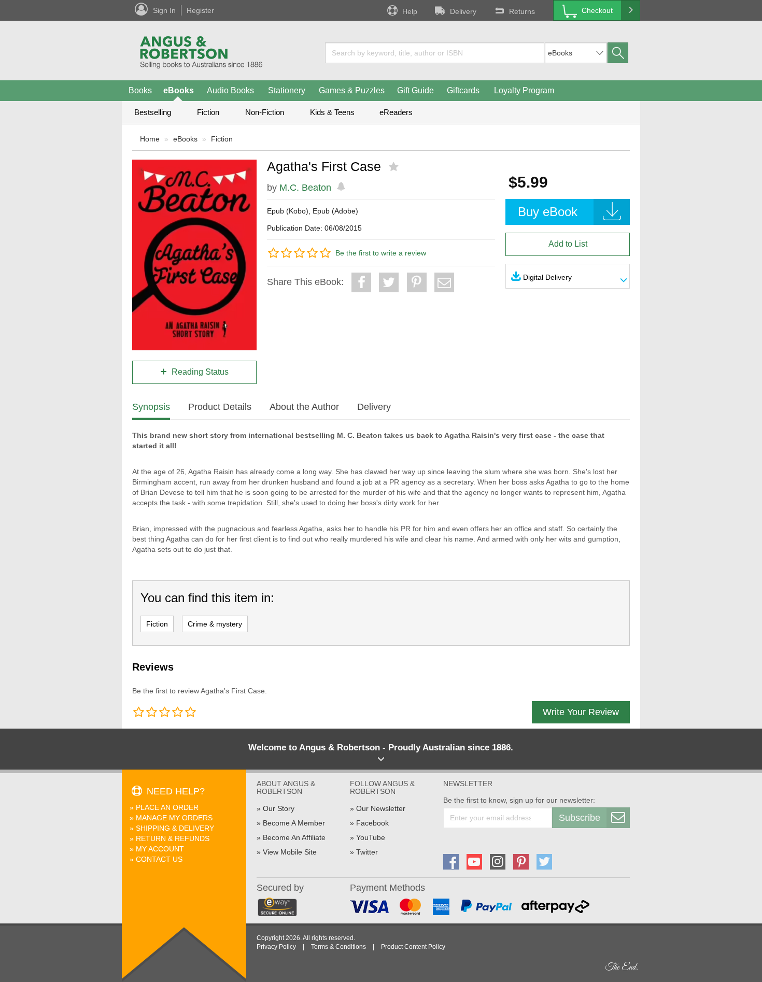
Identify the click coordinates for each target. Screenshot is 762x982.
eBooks (178, 90)
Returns (522, 11)
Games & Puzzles (352, 90)
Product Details (219, 407)
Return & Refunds (172, 838)
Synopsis (151, 407)
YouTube (370, 837)
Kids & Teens (332, 112)
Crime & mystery (215, 624)
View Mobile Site (290, 852)
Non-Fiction (264, 112)
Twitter (367, 852)
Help (409, 11)
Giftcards (463, 90)
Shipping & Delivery (175, 828)
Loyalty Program (524, 90)
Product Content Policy (413, 946)
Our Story (278, 808)
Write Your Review (581, 712)
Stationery (286, 90)
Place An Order (167, 807)
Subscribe (579, 818)
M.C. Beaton (305, 187)
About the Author (304, 407)
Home (150, 139)
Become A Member (294, 823)
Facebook (372, 823)
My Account (160, 849)
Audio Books (230, 90)
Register (200, 10)
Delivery (463, 11)
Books (140, 90)
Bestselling (152, 112)
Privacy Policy (276, 946)
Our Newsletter (380, 808)
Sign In (164, 10)
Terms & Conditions (338, 946)
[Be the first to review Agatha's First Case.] (394, 167)
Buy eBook (547, 212)
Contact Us (159, 859)
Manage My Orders (174, 818)
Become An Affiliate (294, 837)
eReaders (396, 112)
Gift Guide (415, 90)
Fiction (208, 112)
